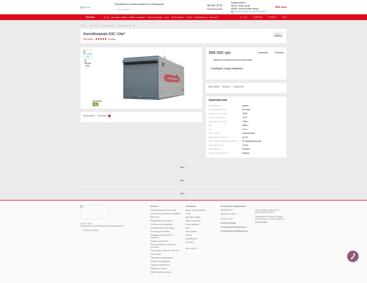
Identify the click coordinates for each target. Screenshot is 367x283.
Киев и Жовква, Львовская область (250, 11)
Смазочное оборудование (162, 258)
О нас (106, 17)
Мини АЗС (155, 217)
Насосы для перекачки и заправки (165, 213)
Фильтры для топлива (160, 231)
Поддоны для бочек (159, 241)
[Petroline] (94, 212)
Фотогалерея (177, 17)
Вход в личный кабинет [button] (196, 210)
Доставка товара (119, 17)
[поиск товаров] (192, 9)
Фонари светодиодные (160, 261)
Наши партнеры (154, 17)
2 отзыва (111, 39)
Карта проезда (261, 222)
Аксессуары (156, 254)
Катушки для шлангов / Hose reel (165, 250)
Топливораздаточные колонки (163, 210)
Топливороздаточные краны (163, 228)
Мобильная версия (91, 230)
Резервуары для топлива (161, 221)
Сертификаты (200, 17)
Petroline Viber (227, 219)
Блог (167, 17)
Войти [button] (216, 60)
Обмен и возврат (137, 17)
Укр (241, 17)
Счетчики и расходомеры (161, 224)
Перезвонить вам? (214, 9)
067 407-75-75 (214, 5)
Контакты (214, 17)
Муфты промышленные (161, 272)
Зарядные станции (159, 268)
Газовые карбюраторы (160, 265)
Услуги (189, 17)
